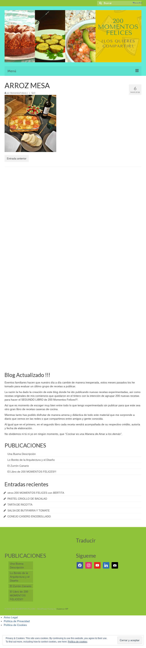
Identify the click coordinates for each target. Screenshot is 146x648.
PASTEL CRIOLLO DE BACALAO (27, 498)
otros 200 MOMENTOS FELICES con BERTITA (35, 492)
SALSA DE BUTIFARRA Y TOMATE (28, 510)
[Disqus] (73, 219)
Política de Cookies (15, 624)
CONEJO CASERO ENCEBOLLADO (29, 516)
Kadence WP (62, 609)
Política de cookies (77, 641)
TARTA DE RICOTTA (19, 504)
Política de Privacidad (17, 621)
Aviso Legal (11, 617)
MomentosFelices (18, 93)
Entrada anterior (16, 158)
